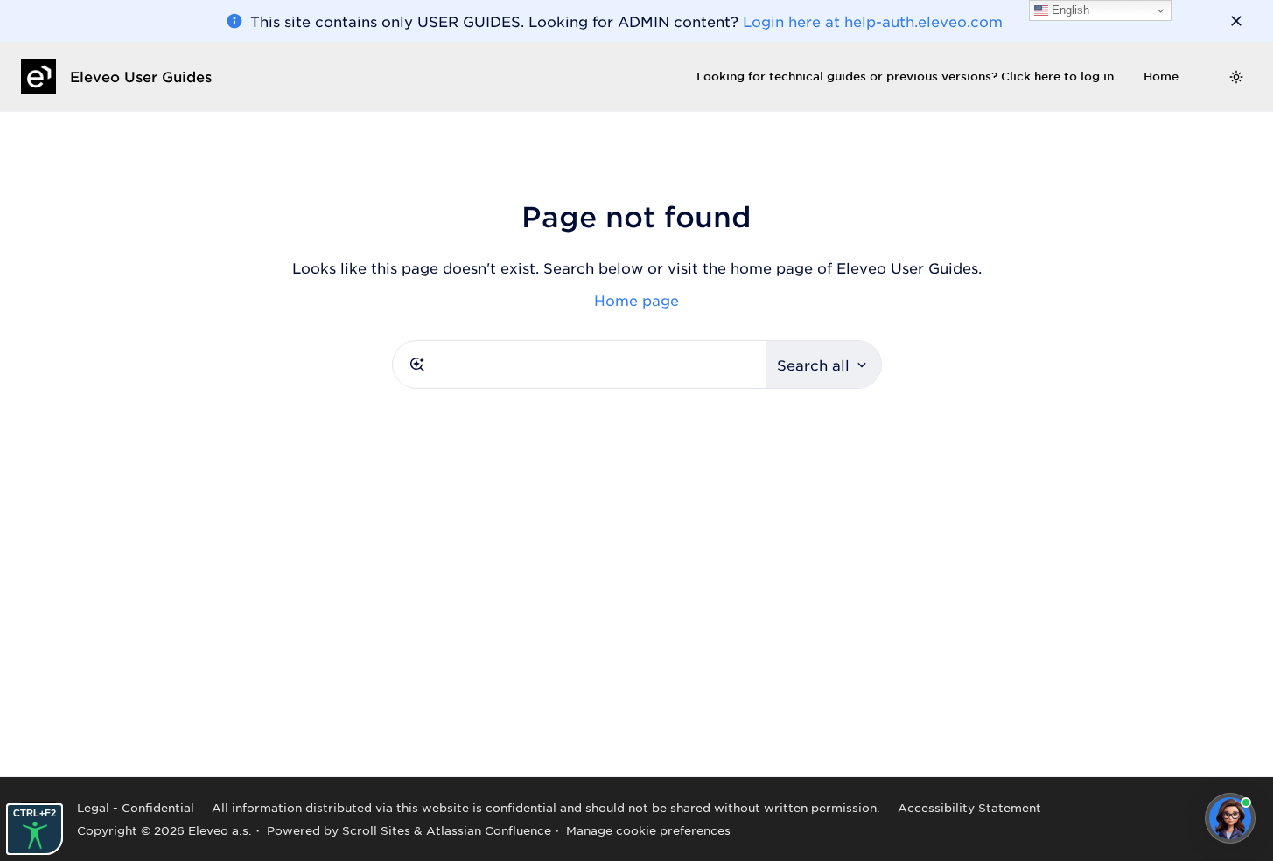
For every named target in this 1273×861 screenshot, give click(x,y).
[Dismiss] (1236, 20)
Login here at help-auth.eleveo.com (873, 21)
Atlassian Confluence (488, 830)
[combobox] (579, 364)
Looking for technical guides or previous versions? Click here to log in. (906, 76)
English (1068, 10)
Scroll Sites (376, 830)
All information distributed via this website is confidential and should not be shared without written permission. (546, 807)
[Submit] (417, 364)
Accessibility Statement (969, 807)
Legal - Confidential (135, 807)
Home (1161, 76)
